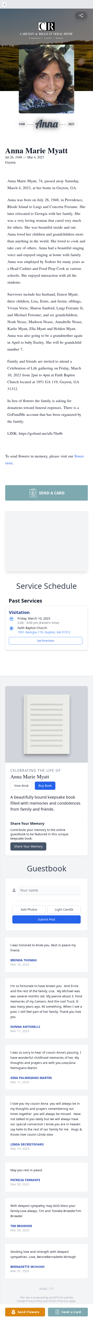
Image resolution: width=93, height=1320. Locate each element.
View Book (21, 786)
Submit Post (46, 919)
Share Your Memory (28, 846)
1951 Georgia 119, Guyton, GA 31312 (44, 632)
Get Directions (45, 641)
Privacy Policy (34, 1301)
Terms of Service (58, 1301)
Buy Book (45, 786)
